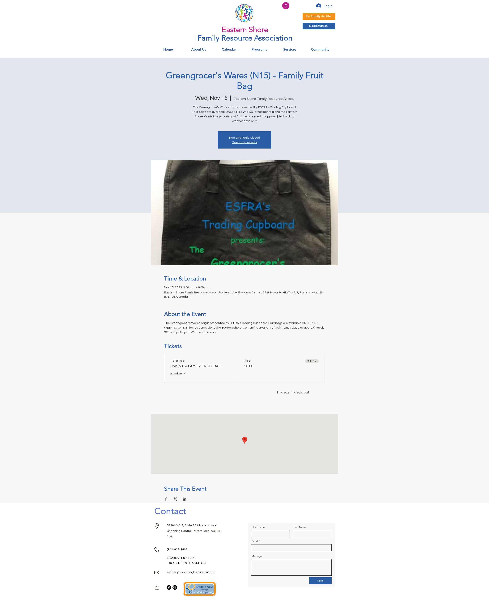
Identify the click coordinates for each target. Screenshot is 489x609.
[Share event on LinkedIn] (184, 499)
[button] (285, 5)
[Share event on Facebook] (166, 499)
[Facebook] (169, 587)
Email (255, 541)
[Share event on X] (175, 499)
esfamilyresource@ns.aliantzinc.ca (191, 572)
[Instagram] (174, 587)
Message (257, 556)
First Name (258, 527)
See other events (244, 142)
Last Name (300, 527)
